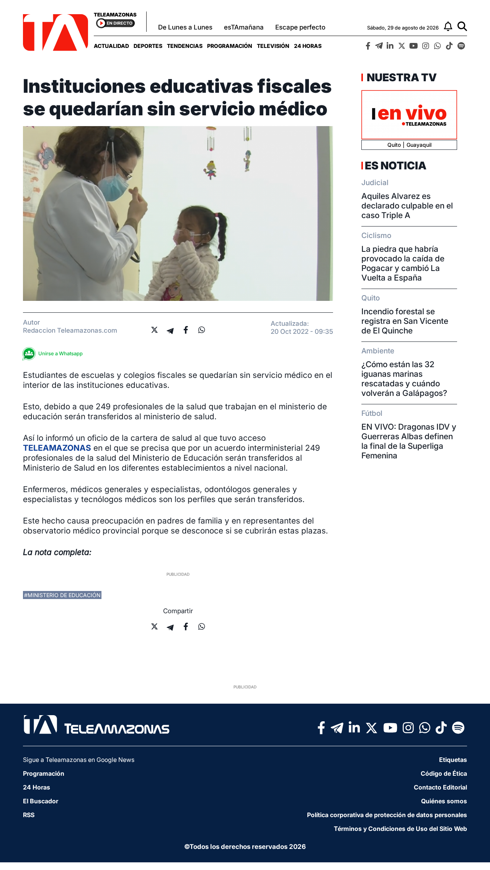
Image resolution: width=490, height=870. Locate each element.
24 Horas (308, 46)
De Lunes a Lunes (185, 27)
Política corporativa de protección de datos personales (387, 815)
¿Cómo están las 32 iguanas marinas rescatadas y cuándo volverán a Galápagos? (404, 378)
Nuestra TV (401, 77)
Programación (229, 46)
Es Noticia (395, 165)
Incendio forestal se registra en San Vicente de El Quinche (404, 321)
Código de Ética (444, 773)
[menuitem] (111, 46)
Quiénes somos (444, 801)
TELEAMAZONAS (57, 448)
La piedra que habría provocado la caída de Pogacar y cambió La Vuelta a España (402, 263)
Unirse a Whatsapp (60, 353)
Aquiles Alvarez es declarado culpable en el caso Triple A (407, 205)
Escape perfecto (300, 27)
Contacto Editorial (440, 787)
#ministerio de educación (62, 595)
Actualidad (111, 46)
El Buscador (40, 801)
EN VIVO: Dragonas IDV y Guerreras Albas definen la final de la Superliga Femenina (408, 441)
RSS (28, 815)
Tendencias (185, 46)
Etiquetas (453, 759)
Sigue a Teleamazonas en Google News (78, 759)
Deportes (148, 46)
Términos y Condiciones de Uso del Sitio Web (400, 828)
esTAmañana (244, 27)
